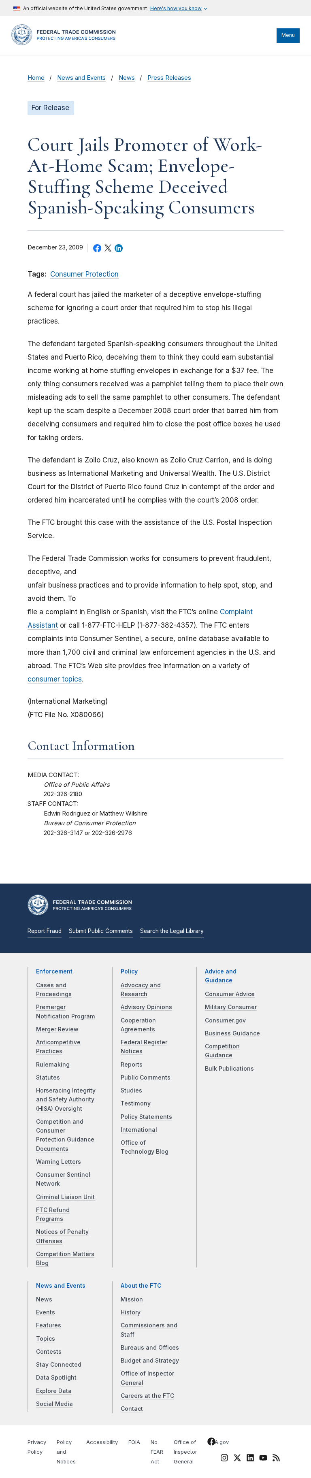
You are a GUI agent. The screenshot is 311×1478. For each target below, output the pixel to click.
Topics (45, 1338)
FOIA (134, 1442)
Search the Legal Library (172, 931)
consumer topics (55, 679)
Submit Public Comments (101, 931)
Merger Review (57, 1029)
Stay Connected (58, 1364)
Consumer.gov (225, 1020)
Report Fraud (45, 931)
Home (36, 77)
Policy (129, 971)
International (139, 1130)
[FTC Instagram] (224, 1459)
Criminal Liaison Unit (65, 1197)
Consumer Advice (230, 994)
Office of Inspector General (185, 1452)
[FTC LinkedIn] (250, 1459)
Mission (132, 1299)
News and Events (81, 77)
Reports (132, 1064)
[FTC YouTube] (263, 1459)
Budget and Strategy (150, 1360)
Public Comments (145, 1077)
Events (45, 1312)
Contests (49, 1351)
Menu (288, 35)
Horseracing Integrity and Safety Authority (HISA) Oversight (66, 1099)
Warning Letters (58, 1162)
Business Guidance (232, 1033)
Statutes (48, 1077)
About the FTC (141, 1285)
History (131, 1312)
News (127, 77)
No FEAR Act (157, 1452)
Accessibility (102, 1442)
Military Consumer (231, 1007)
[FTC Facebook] (211, 1443)
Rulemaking (53, 1064)
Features (48, 1325)
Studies (131, 1090)
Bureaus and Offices (150, 1347)
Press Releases (169, 77)
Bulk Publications (229, 1068)
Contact (132, 1409)
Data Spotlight (56, 1377)
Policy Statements (146, 1117)
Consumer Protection (84, 274)
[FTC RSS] (276, 1459)
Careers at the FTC (147, 1396)
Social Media (54, 1404)
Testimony (136, 1103)
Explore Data (54, 1391)
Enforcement (54, 971)
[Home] (66, 43)
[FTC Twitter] (237, 1457)
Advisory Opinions (146, 1007)
